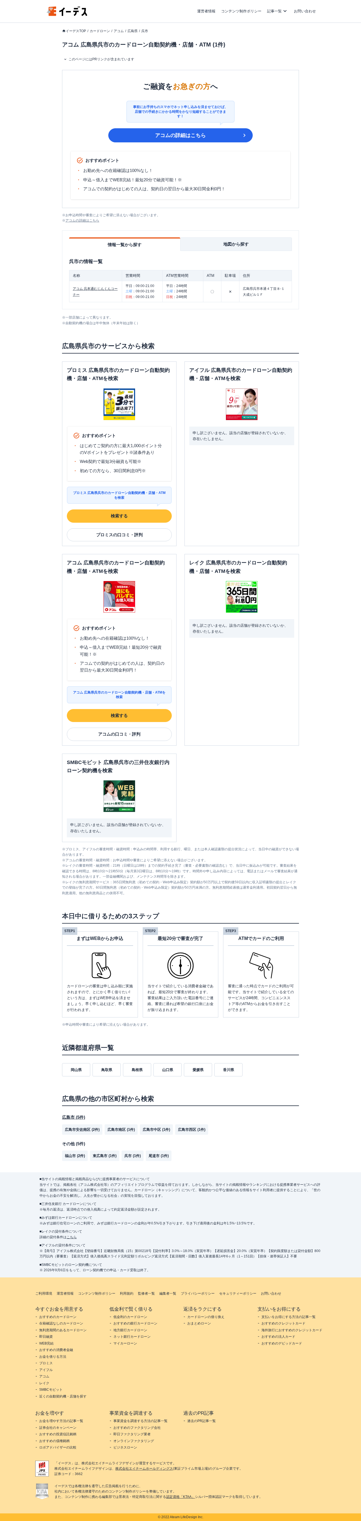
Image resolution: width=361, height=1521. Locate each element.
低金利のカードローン (130, 1317)
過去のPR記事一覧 (201, 1421)
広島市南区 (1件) (121, 1129)
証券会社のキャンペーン (57, 1428)
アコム (119, 31)
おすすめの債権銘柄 (54, 1441)
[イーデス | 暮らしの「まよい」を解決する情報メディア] (67, 14)
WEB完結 (46, 1343)
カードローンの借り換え (205, 1317)
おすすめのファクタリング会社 (137, 1428)
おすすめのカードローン (57, 1317)
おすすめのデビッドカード (281, 1343)
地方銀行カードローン (130, 1330)
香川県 (228, 1070)
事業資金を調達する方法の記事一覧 (140, 1421)
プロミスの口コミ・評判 (119, 534)
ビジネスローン (125, 1447)
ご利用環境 (43, 1293)
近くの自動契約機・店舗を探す (63, 1396)
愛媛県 (198, 1070)
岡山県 (76, 1070)
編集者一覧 (167, 1293)
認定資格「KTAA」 (180, 1497)
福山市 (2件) (75, 1156)
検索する (119, 515)
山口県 (167, 1070)
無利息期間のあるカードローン (63, 1330)
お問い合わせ (305, 11)
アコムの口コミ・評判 (119, 734)
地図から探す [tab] (236, 244)
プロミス (46, 1363)
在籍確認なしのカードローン (61, 1323)
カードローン (100, 31)
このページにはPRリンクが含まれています (101, 59)
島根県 (137, 1070)
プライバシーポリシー (198, 1293)
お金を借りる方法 (52, 1357)
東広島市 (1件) (104, 1156)
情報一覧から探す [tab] (125, 244)
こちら (72, 1237)
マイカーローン (125, 1343)
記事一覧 (274, 11)
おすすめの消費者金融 (56, 1350)
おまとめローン (199, 1323)
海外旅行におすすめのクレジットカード (291, 1330)
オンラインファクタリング (133, 1441)
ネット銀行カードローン (132, 1337)
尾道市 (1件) (159, 1156)
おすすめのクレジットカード (283, 1323)
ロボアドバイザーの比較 (57, 1447)
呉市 (144, 31)
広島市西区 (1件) (191, 1129)
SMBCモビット (51, 1390)
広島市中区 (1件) (156, 1129)
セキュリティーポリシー (237, 1293)
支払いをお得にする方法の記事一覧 (288, 1317)
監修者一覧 (146, 1293)
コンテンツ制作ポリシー (241, 11)
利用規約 (126, 1293)
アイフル (46, 1370)
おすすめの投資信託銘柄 (57, 1434)
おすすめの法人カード (278, 1337)
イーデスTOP (76, 31)
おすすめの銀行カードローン (135, 1323)
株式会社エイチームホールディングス (144, 1469)
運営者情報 (206, 11)
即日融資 (46, 1337)
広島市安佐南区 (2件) (82, 1129)
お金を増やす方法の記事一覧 (61, 1421)
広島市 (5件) (73, 1117)
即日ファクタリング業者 (132, 1434)
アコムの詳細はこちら (180, 135)
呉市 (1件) (132, 1156)
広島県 (132, 31)
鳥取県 (106, 1070)
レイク (44, 1383)
